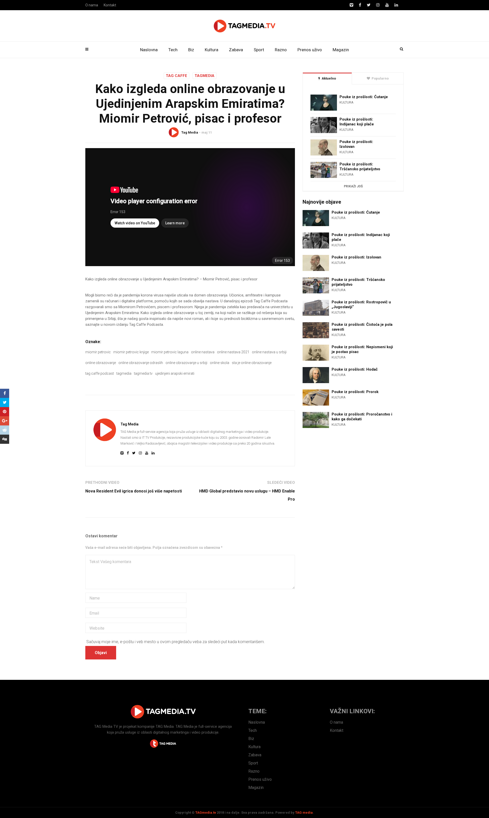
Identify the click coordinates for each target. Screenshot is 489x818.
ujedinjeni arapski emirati (174, 373)
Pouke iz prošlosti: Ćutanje (363, 97)
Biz (191, 49)
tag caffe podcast (99, 373)
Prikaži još (353, 186)
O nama (91, 5)
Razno (281, 49)
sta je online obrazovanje (251, 363)
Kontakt (110, 5)
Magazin (341, 49)
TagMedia (204, 75)
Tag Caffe (176, 75)
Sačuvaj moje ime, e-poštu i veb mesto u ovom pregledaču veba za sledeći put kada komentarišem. (175, 641)
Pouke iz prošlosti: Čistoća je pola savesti (362, 327)
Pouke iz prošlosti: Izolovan (356, 144)
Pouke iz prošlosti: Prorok (355, 391)
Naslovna (149, 49)
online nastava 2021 (233, 352)
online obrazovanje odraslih (140, 363)
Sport (259, 49)
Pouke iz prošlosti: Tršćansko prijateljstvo (359, 166)
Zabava (236, 49)
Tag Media (189, 132)
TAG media (304, 812)
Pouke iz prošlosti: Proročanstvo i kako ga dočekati (362, 416)
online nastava (202, 352)
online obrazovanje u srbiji (186, 363)
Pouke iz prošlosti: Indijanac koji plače (356, 121)
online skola (219, 363)
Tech (173, 49)
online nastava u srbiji (269, 352)
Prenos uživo (309, 49)
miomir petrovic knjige (131, 352)
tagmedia (123, 373)
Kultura (211, 49)
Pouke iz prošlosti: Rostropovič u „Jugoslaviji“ (361, 304)
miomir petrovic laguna (169, 352)
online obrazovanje (100, 363)
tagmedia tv (143, 373)
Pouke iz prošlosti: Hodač (355, 369)
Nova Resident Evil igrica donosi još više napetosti (133, 491)
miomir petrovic (98, 352)
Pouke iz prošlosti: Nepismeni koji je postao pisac (362, 349)
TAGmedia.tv (205, 812)
